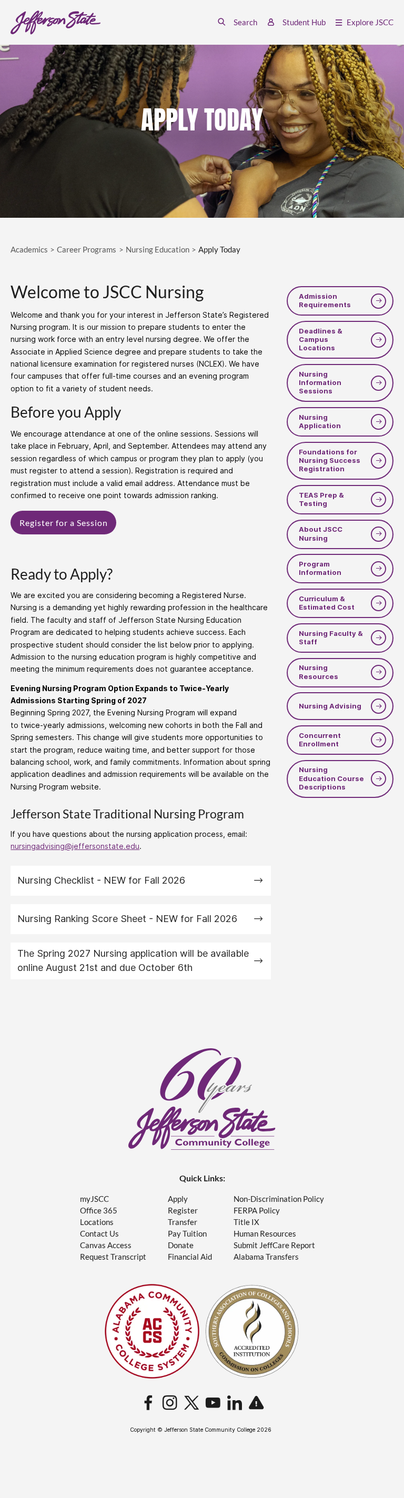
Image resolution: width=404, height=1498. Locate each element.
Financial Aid (190, 1256)
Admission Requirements (325, 300)
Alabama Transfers (266, 1256)
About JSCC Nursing (320, 533)
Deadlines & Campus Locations (320, 339)
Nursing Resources (318, 672)
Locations (97, 1222)
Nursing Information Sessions (320, 383)
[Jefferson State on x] (191, 1403)
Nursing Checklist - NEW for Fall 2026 (101, 880)
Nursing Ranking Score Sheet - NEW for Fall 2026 (127, 918)
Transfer (182, 1222)
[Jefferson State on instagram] (170, 1403)
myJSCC (94, 1199)
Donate (181, 1245)
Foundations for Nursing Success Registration (329, 460)
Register (183, 1210)
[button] (237, 22)
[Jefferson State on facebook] (148, 1403)
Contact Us (99, 1233)
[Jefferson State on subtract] (256, 1403)
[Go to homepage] (55, 23)
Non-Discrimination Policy (279, 1199)
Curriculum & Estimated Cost (327, 603)
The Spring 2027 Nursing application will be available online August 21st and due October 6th (133, 960)
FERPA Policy (257, 1210)
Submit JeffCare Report (274, 1245)
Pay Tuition (187, 1233)
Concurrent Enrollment (320, 740)
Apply (178, 1199)
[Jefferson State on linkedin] (234, 1403)
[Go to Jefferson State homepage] (202, 1099)
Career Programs (86, 249)
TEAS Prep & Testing (321, 499)
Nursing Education (157, 249)
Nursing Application (320, 421)
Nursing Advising (330, 706)
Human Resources (265, 1233)
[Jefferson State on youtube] (213, 1403)
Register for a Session (63, 523)
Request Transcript (113, 1256)
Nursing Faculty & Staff (331, 638)
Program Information (320, 568)
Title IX (246, 1222)
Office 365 (98, 1210)
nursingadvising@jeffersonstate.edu (75, 846)
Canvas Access (106, 1245)
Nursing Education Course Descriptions (331, 778)
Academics (29, 249)
